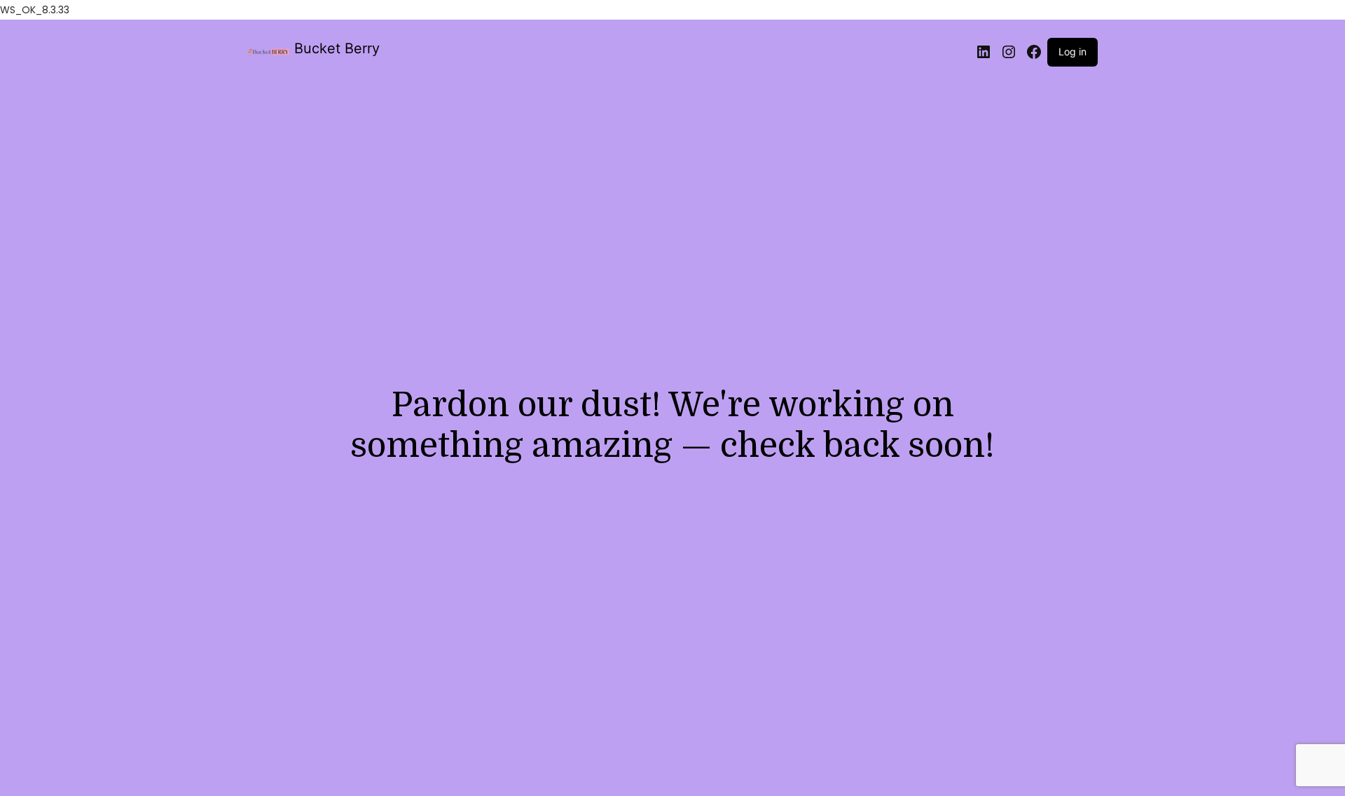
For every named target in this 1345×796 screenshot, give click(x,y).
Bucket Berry (337, 48)
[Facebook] (1034, 51)
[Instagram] (1008, 51)
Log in (1072, 51)
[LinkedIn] (983, 51)
